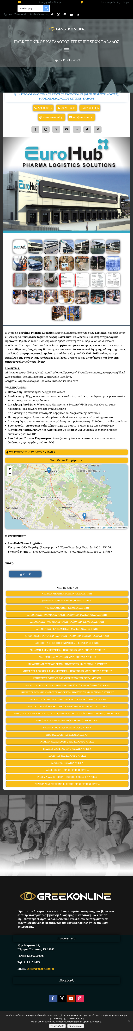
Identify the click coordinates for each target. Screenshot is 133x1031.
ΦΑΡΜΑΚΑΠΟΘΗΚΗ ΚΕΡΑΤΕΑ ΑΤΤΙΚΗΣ (67, 607)
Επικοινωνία (20, 14)
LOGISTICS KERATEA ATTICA (67, 762)
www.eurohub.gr (53, 117)
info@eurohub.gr (83, 117)
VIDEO (27, 574)
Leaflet (86, 527)
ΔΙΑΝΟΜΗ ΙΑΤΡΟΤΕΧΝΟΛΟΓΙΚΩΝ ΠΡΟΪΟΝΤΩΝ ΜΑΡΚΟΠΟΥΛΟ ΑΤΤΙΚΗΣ (67, 664)
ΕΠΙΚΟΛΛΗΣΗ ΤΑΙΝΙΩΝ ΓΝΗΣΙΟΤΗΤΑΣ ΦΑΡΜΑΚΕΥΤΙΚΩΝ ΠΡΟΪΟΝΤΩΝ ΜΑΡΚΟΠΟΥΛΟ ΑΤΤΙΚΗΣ (67, 713)
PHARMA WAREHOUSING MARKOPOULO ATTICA (67, 741)
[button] (49, 470)
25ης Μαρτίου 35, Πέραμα (115, 2)
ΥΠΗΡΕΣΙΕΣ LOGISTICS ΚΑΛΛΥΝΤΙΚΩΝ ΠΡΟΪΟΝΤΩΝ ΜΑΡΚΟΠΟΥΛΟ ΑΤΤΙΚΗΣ (67, 685)
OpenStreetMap (109, 527)
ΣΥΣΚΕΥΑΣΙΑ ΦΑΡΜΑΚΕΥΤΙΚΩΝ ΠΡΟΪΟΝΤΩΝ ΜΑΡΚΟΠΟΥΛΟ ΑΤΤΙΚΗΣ (67, 699)
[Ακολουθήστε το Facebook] (51, 14)
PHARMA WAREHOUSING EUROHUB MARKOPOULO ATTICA (67, 784)
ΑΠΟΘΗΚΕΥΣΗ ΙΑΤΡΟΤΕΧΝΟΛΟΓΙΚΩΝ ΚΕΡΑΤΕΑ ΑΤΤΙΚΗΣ (67, 642)
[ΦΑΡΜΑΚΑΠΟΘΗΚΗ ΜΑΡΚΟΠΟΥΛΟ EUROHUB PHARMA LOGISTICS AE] (20, 253)
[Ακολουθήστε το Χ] (58, 14)
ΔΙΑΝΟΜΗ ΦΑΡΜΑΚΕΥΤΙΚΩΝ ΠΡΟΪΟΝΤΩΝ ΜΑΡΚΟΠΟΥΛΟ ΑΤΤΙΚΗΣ (67, 650)
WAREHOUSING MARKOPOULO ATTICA (67, 769)
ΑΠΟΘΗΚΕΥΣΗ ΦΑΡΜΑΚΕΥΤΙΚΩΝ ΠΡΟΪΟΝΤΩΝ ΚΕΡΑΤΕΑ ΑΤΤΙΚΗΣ (67, 621)
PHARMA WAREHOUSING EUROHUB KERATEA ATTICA (67, 776)
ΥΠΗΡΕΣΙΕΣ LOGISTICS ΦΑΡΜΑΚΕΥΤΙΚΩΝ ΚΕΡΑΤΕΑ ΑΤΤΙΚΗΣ (67, 678)
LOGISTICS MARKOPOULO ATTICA (67, 755)
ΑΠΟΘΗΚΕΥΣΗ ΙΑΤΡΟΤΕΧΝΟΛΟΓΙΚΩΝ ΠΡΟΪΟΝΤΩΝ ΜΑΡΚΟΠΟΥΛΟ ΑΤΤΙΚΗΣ (67, 635)
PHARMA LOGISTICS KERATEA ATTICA (67, 734)
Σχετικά (8, 14)
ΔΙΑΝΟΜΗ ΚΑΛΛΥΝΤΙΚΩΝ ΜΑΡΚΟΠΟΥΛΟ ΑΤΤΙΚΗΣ (67, 657)
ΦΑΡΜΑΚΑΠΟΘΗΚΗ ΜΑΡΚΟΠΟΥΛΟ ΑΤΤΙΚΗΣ (67, 593)
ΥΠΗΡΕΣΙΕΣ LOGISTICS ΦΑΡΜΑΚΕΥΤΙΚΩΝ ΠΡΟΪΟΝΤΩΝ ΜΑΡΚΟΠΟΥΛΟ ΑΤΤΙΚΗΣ (67, 671)
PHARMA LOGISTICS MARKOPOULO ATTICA (67, 727)
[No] (129, 1021)
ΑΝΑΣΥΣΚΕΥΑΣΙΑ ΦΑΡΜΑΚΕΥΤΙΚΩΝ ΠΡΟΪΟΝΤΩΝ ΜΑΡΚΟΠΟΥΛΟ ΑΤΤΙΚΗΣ (67, 706)
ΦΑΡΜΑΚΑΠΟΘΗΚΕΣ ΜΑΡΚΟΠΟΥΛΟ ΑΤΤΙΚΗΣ (67, 600)
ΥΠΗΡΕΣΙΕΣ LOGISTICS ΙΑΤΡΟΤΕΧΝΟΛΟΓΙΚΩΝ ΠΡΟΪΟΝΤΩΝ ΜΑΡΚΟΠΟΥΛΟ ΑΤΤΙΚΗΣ (67, 692)
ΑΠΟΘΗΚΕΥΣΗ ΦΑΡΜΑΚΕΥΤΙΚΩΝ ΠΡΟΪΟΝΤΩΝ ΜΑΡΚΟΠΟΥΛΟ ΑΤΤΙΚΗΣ (67, 614)
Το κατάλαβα (57, 1026)
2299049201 (68, 108)
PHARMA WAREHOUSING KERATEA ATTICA (67, 748)
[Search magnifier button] (46, 8)
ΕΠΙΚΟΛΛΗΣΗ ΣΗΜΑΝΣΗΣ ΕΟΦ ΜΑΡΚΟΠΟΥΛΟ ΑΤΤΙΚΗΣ (67, 720)
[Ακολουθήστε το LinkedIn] (77, 14)
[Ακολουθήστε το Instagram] (64, 14)
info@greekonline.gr (50, 2)
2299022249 (44, 108)
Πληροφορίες (76, 1026)
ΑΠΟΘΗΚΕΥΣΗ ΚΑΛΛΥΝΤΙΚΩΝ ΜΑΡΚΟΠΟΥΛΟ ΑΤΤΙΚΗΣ (67, 628)
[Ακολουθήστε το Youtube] (71, 14)
